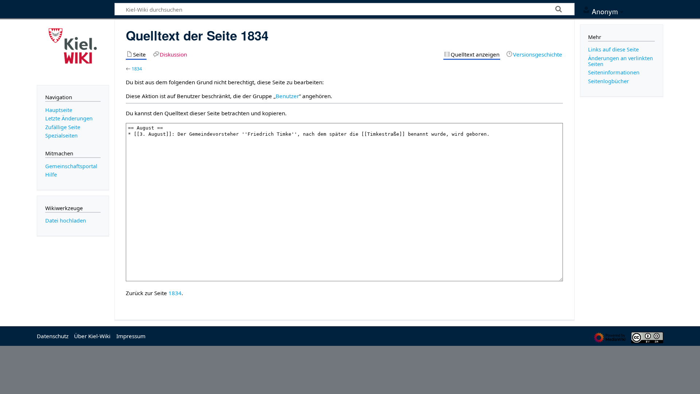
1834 (137, 68)
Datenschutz (53, 336)
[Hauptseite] (73, 51)
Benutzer (287, 96)
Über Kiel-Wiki (92, 336)
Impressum (130, 336)
